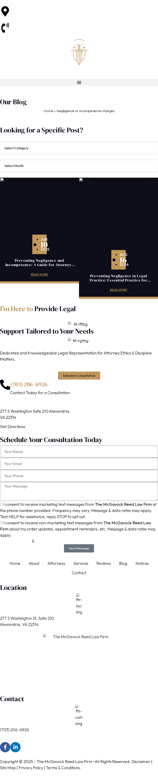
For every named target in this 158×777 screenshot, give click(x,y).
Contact (79, 572)
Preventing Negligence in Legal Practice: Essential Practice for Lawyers (118, 280)
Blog (123, 563)
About (34, 563)
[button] (79, 82)
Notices (142, 563)
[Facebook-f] (5, 747)
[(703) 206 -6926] (5, 385)
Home (48, 111)
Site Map (8, 767)
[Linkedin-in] (15, 747)
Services (80, 563)
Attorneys (56, 563)
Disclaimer (140, 761)
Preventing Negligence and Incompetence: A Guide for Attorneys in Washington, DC (39, 265)
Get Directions (12, 426)
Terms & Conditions (63, 767)
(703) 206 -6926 (24, 25)
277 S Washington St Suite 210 (36, 9)
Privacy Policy (31, 767)
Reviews (103, 563)
